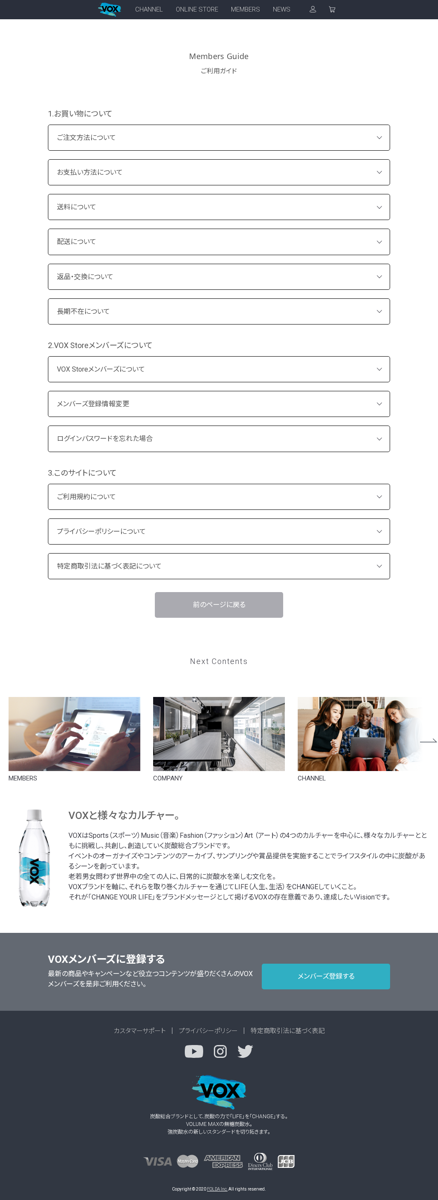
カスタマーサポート (140, 1031)
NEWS (281, 9)
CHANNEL (149, 9)
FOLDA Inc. (217, 1189)
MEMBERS (245, 9)
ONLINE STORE (197, 9)
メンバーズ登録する (326, 976)
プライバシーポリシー (208, 1031)
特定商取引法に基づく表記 (288, 1031)
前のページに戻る (219, 605)
